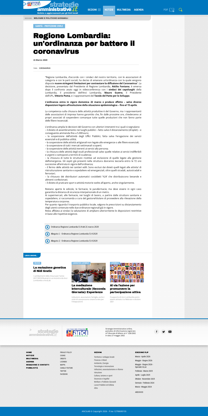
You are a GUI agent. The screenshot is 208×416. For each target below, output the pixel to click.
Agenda (138, 9)
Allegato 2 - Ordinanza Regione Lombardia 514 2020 (74, 240)
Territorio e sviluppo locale (104, 357)
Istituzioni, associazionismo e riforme (108, 369)
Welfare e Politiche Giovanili (105, 382)
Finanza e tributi (100, 360)
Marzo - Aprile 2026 (142, 356)
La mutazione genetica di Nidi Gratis (49, 269)
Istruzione (98, 372)
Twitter (63, 371)
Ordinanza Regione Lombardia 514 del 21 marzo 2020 (75, 226)
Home (29, 352)
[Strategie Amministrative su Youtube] (170, 331)
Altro (96, 388)
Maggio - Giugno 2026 (143, 360)
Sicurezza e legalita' (102, 379)
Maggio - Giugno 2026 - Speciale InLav (144, 365)
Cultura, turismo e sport (103, 375)
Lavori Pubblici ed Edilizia (104, 385)
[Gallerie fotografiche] (177, 331)
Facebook (64, 374)
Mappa (62, 365)
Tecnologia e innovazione (104, 366)
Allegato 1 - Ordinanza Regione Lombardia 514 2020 (74, 233)
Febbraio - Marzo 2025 (144, 371)
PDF (166, 9)
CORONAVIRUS (44, 68)
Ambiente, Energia (101, 363)
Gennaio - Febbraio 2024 (144, 383)
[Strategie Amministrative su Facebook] (157, 331)
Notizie (109, 9)
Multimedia (124, 9)
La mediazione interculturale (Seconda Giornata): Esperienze (89, 289)
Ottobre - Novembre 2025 (145, 379)
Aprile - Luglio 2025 (142, 375)
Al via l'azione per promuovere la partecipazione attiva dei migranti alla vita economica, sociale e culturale (125, 289)
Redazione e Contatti (37, 365)
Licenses (63, 362)
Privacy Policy (66, 352)
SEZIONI (92, 9)
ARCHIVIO (139, 392)
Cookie (62, 355)
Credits (63, 358)
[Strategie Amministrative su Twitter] (164, 331)
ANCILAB (86, 411)
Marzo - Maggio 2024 (143, 387)
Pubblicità (32, 368)
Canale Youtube (66, 368)
